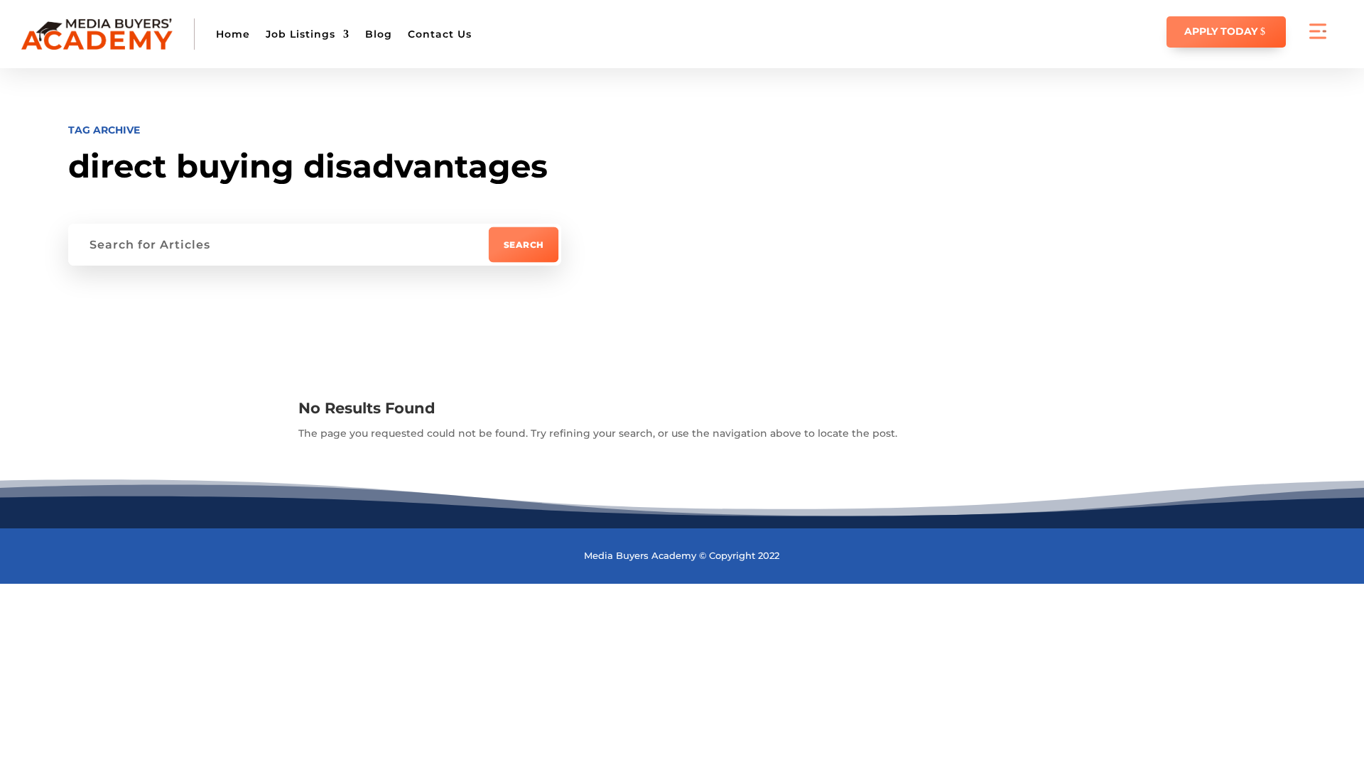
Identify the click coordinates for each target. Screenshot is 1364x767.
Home (233, 34)
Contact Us (440, 34)
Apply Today (1220, 31)
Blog (378, 34)
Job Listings (300, 34)
